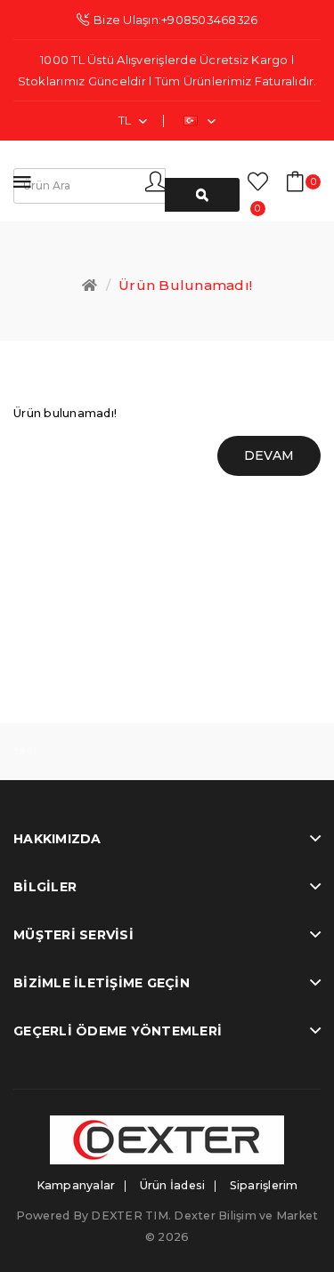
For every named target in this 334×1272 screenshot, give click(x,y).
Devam (269, 455)
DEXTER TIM (129, 1215)
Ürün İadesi (173, 1185)
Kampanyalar (76, 1185)
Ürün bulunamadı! (185, 285)
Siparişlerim (264, 1185)
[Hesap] (163, 180)
